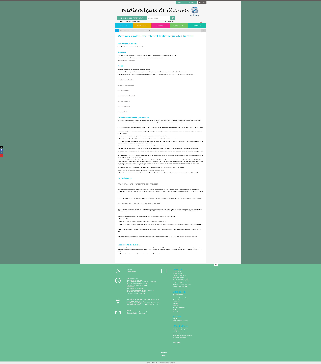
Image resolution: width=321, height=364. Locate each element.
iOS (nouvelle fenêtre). (123, 112)
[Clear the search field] (169, 18)
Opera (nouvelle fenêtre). (124, 101)
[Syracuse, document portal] (160, 11)
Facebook (129, 269)
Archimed (154, 362)
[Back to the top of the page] (216, 264)
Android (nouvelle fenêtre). (124, 106)
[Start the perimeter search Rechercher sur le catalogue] (172, 18)
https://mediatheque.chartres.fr (171, 224)
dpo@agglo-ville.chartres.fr (169, 167)
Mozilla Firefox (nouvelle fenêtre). (126, 80)
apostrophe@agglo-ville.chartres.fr (126, 60)
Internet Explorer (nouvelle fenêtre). (126, 96)
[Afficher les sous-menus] (183, 2)
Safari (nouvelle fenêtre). (124, 90)
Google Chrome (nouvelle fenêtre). (126, 85)
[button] (203, 30)
